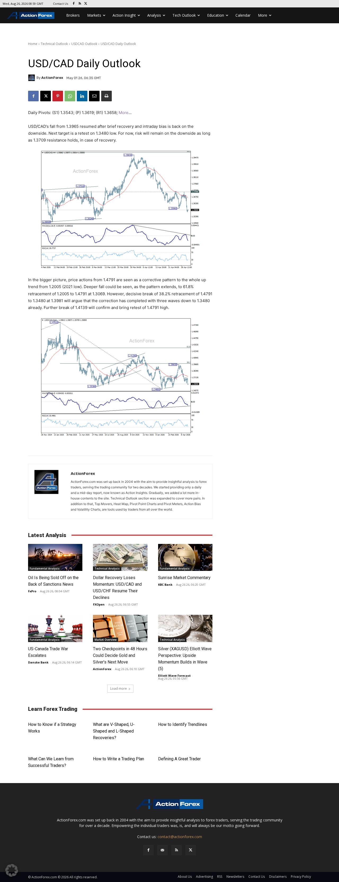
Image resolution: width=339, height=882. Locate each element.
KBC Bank (165, 585)
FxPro (32, 591)
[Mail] (162, 850)
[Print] (106, 96)
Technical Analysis (107, 568)
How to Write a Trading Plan (118, 758)
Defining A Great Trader (179, 758)
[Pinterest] (57, 96)
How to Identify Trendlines (182, 724)
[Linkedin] (82, 96)
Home (32, 44)
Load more (118, 688)
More (123, 112)
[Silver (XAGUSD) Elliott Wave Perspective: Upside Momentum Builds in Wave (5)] (185, 628)
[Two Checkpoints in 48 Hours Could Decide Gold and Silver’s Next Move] (120, 628)
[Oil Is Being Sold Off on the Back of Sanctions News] (55, 557)
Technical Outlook (54, 44)
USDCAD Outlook (84, 44)
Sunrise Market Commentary (184, 577)
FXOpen (99, 604)
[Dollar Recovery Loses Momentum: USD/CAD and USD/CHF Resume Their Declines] (120, 557)
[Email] (94, 96)
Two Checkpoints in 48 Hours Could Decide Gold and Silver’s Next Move (120, 655)
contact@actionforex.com (180, 836)
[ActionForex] (32, 77)
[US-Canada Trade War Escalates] (55, 628)
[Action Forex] (31, 15)
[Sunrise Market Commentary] (185, 557)
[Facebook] (74, 4)
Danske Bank (38, 662)
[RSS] (80, 4)
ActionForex (52, 77)
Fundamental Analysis (45, 568)
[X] (86, 4)
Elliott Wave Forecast (174, 676)
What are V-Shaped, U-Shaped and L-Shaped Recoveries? (114, 731)
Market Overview (106, 640)
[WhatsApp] (70, 96)
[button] (11, 870)
